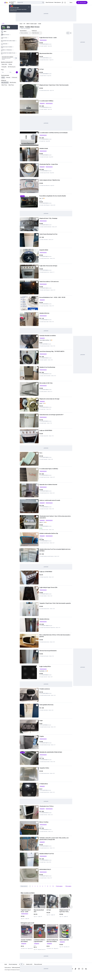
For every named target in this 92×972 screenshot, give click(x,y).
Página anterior (24, 886)
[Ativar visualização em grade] (70, 33)
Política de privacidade (16, 967)
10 (52, 886)
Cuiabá (39, 23)
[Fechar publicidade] (21, 964)
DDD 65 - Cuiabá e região (32, 23)
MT (24, 23)
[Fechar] (29, 7)
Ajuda (6, 964)
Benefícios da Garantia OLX (6, 62)
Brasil (21, 23)
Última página (68, 886)
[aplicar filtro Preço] (17, 72)
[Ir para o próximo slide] (71, 907)
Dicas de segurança (13, 964)
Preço (2, 69)
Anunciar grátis (83, 2)
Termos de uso (8, 967)
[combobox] (31, 2)
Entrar (71, 2)
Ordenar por (3, 80)
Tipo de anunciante (5, 75)
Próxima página (59, 886)
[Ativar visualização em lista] (67, 33)
